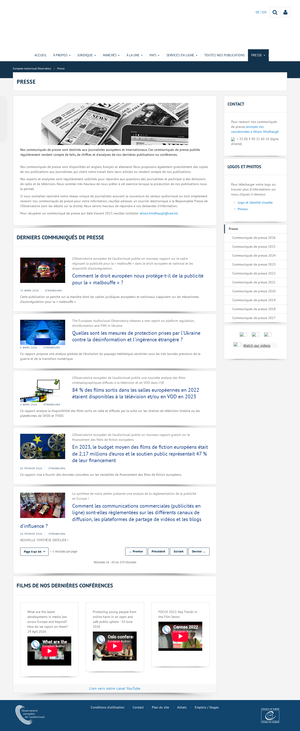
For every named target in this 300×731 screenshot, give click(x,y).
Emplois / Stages (207, 707)
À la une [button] (133, 55)
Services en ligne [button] (180, 55)
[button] (34, 552)
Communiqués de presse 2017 (254, 318)
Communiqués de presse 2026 (254, 238)
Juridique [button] (85, 55)
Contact (138, 707)
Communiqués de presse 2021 (254, 282)
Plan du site (160, 707)
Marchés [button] (109, 55)
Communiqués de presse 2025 (254, 246)
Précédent (158, 551)
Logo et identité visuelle (255, 202)
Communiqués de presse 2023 (254, 264)
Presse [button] (256, 55)
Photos (243, 209)
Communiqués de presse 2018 (254, 309)
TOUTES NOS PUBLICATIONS (224, 55)
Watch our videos (256, 345)
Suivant (179, 551)
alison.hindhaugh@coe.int (159, 213)
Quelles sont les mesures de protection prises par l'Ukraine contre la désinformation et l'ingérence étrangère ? (136, 336)
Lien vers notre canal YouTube (115, 688)
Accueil (40, 55)
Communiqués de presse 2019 (254, 300)
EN (264, 12)
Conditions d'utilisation (107, 707)
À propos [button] (60, 55)
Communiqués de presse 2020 (254, 291)
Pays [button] (153, 55)
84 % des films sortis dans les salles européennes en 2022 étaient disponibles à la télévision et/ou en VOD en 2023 (135, 393)
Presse (233, 229)
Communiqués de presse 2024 (254, 255)
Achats (182, 707)
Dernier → (199, 551)
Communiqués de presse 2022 (254, 273)
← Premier (136, 551)
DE (258, 12)
